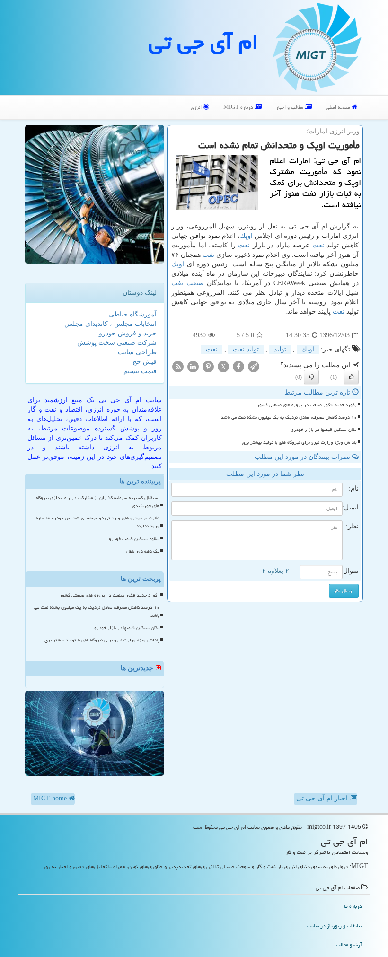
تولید (280, 349)
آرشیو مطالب (349, 944)
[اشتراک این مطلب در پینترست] (208, 366)
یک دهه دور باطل (142, 551)
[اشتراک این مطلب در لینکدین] (193, 366)
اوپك (246, 235)
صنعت (195, 283)
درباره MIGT (239, 107)
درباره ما (353, 906)
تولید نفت (246, 349)
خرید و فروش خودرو (128, 333)
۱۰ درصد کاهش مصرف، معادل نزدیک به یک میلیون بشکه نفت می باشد (289, 417)
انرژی (197, 107)
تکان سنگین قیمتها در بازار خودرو (324, 429)
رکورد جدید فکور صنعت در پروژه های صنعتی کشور (307, 405)
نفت (318, 245)
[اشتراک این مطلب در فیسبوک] (238, 366)
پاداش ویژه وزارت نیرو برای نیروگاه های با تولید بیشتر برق (299, 442)
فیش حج (144, 361)
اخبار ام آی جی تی (323, 798)
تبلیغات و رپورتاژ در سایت (334, 926)
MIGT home (51, 798)
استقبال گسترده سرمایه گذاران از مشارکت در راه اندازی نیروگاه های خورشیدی (97, 501)
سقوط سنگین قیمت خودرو (134, 539)
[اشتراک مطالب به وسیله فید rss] (178, 366)
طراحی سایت (137, 352)
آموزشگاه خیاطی (133, 314)
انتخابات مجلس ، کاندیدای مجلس (110, 323)
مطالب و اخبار (290, 107)
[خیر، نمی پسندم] (311, 377)
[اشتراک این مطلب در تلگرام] (253, 366)
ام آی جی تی (203, 42)
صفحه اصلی (339, 107)
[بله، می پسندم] (351, 377)
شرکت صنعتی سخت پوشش (117, 342)
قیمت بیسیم (140, 371)
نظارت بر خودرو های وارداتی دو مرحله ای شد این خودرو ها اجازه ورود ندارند (97, 522)
